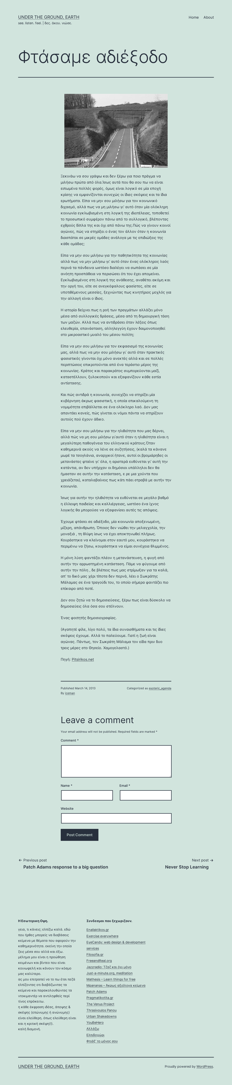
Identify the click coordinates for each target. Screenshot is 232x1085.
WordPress (204, 1066)
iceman (70, 693)
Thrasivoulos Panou (101, 1010)
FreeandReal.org (99, 961)
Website (67, 808)
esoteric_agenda (160, 688)
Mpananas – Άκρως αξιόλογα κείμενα (116, 985)
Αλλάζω (92, 1029)
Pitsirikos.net (83, 659)
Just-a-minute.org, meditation (109, 973)
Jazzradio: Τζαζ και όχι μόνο (108, 967)
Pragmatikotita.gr (99, 998)
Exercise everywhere (102, 936)
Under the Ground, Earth (48, 17)
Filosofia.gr (94, 954)
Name (66, 785)
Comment (70, 740)
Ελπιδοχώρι (95, 1035)
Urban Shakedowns (101, 1016)
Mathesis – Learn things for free (110, 979)
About (209, 17)
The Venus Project (100, 1004)
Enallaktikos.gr (97, 930)
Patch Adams (96, 991)
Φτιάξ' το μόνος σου (102, 1041)
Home (194, 17)
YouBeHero (95, 1022)
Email (124, 785)
